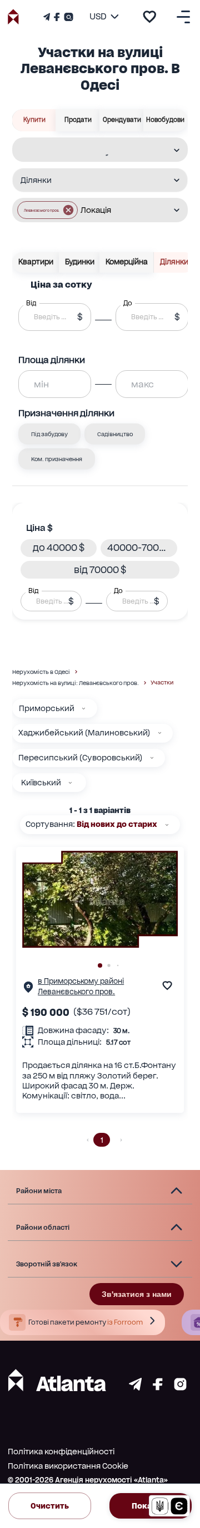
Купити (34, 120)
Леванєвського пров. (76, 992)
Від (33, 591)
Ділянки (174, 262)
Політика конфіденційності (61, 1451)
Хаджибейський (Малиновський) (84, 732)
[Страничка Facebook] (57, 17)
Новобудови (165, 120)
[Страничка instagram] (180, 1387)
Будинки (79, 262)
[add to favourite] (149, 16)
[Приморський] (83, 708)
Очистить (50, 1505)
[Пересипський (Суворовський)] (151, 757)
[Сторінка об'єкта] (28, 989)
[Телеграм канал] (47, 17)
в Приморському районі (81, 981)
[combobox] (92, 150)
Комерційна (127, 262)
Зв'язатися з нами (137, 1294)
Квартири (35, 262)
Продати (78, 120)
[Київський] (70, 782)
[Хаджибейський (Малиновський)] (159, 732)
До (118, 591)
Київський (41, 782)
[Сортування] (166, 824)
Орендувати (122, 120)
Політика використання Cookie (68, 1465)
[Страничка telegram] (135, 1387)
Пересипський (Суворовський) (80, 757)
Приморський (46, 708)
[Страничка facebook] (158, 1387)
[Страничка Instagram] (67, 17)
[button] (47, 210)
